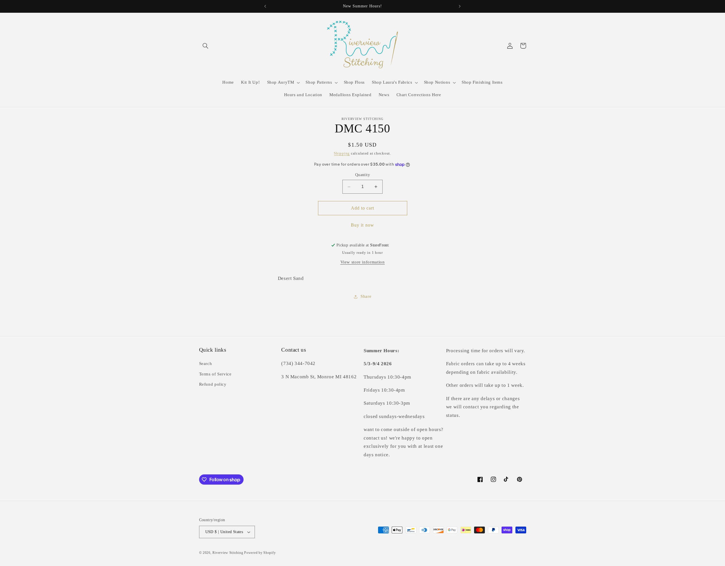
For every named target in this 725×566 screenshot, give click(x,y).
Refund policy (213, 384)
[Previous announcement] (265, 6)
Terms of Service (215, 374)
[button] (205, 45)
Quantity (362, 175)
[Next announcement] (459, 6)
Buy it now (362, 225)
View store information (362, 262)
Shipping (342, 153)
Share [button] (366, 296)
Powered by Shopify (260, 552)
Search (205, 364)
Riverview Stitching (227, 552)
